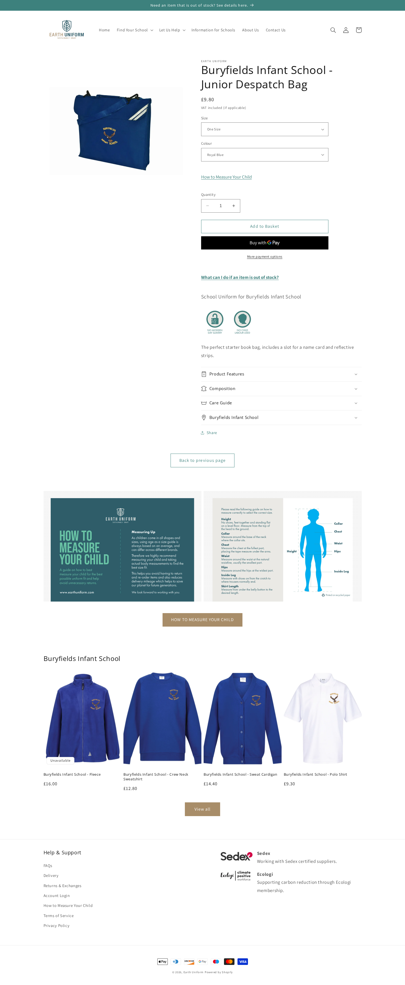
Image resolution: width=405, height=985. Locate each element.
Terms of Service (59, 915)
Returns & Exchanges (63, 885)
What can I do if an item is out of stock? (240, 277)
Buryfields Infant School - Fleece (72, 774)
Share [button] (212, 432)
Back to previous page (202, 460)
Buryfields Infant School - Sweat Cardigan (240, 774)
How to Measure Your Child (226, 177)
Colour (206, 143)
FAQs (48, 865)
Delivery (51, 875)
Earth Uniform (193, 972)
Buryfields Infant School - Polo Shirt (315, 774)
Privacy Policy (57, 925)
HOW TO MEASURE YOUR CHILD (202, 619)
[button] (134, 30)
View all (202, 809)
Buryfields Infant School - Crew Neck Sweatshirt (155, 776)
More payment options (265, 256)
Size (204, 118)
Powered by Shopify (219, 972)
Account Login (57, 895)
